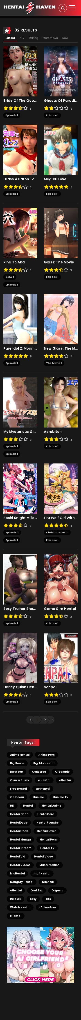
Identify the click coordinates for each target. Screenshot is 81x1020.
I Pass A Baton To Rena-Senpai (20, 179)
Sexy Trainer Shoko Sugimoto (20, 609)
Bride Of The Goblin (20, 101)
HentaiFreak (19, 831)
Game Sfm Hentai (60, 609)
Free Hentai (18, 789)
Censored (39, 772)
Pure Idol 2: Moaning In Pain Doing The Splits (20, 348)
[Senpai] (61, 657)
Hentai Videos (20, 865)
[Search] (62, 8)
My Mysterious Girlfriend (20, 432)
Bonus (10, 277)
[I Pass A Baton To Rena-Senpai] (20, 149)
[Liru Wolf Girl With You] (61, 488)
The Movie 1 (54, 363)
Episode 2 (12, 532)
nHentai (48, 882)
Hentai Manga (20, 839)
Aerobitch (53, 432)
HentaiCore (45, 814)
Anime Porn (46, 755)
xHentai (15, 916)
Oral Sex (37, 890)
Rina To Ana (14, 262)
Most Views (50, 38)
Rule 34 (15, 899)
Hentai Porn (48, 839)
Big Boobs (17, 763)
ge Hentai (43, 789)
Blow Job (16, 772)
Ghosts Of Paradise (61, 101)
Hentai (28, 805)
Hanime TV (60, 797)
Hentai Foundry (47, 822)
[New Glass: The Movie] (61, 319)
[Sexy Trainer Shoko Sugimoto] (20, 579)
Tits (48, 899)
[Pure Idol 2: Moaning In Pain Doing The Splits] (20, 319)
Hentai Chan (19, 814)
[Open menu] (72, 7)
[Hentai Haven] (29, 7)
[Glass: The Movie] (61, 233)
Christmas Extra (57, 532)
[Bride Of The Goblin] (20, 71)
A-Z (22, 38)
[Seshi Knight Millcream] (20, 488)
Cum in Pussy (19, 780)
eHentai (65, 780)
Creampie (62, 772)
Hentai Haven (46, 831)
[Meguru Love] (61, 149)
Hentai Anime (51, 805)
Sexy (33, 899)
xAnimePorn (47, 907)
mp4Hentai (42, 873)
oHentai (16, 890)
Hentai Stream (20, 848)
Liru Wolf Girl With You (61, 518)
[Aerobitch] (61, 402)
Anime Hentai (19, 755)
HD (12, 805)
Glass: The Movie (59, 262)
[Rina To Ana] (20, 233)
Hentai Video (43, 856)
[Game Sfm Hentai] (61, 579)
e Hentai (44, 780)
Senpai (50, 687)
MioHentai (17, 873)
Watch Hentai (20, 907)
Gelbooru (17, 797)
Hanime (38, 797)
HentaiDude (18, 822)
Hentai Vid (17, 856)
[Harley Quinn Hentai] (20, 657)
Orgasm (57, 890)
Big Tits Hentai (43, 763)
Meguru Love (55, 179)
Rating (33, 38)
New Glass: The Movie (61, 348)
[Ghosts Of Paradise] (61, 71)
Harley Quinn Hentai (20, 687)
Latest (10, 38)
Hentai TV (47, 848)
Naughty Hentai (21, 882)
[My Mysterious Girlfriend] (20, 402)
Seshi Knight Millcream (20, 518)
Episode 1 (12, 115)
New (65, 38)
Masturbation (49, 865)
